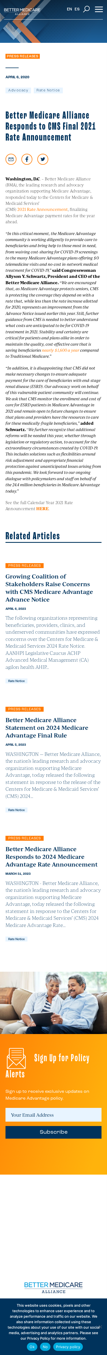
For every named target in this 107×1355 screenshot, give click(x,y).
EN (69, 9)
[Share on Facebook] (26, 159)
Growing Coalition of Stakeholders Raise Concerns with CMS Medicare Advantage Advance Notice (49, 587)
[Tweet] (42, 159)
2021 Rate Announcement (42, 209)
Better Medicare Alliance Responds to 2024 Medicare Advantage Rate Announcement (51, 856)
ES (77, 9)
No (45, 1347)
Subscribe (53, 1132)
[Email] (10, 159)
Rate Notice (48, 90)
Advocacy (18, 90)
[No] (100, 1326)
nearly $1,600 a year (60, 350)
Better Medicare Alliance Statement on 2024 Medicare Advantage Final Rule (46, 727)
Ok (32, 1347)
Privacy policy (68, 1347)
